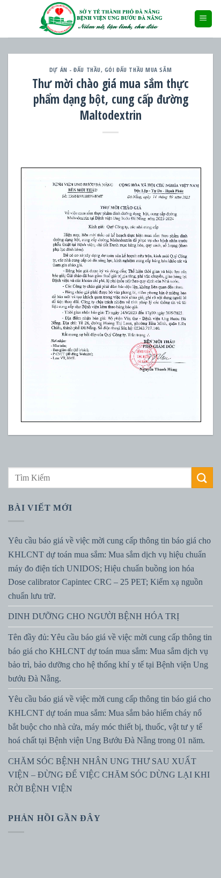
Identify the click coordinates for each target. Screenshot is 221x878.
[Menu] (203, 19)
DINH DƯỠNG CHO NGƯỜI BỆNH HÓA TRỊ (93, 616)
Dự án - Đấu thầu (75, 70)
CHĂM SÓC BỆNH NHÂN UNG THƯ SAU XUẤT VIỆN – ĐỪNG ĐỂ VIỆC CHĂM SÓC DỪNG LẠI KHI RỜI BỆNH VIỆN (109, 775)
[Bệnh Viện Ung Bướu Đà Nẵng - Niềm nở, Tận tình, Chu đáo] (101, 19)
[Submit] (202, 477)
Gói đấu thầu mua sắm (138, 70)
